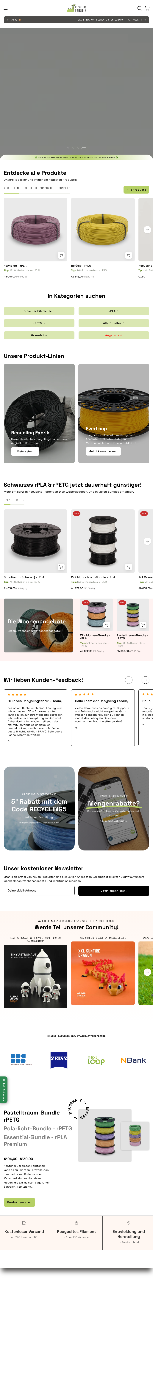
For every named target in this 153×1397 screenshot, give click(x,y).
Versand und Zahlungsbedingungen (27, 1361)
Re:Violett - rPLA (15, 265)
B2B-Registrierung (92, 1314)
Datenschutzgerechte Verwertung (103, 1298)
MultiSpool (87, 1344)
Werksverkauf (89, 1303)
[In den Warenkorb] (61, 255)
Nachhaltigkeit (90, 1339)
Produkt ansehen (19, 1202)
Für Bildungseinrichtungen (21, 1303)
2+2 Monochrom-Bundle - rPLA (93, 577)
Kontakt (85, 1309)
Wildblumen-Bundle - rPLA (95, 637)
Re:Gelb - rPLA (81, 265)
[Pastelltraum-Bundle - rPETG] (105, 1135)
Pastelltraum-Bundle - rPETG (132, 637)
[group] (76, 19)
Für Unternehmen (15, 1298)
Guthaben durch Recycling (21, 1292)
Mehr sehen (25, 451)
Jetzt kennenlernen (103, 451)
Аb (16, 277)
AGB (6, 1333)
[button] (139, 8)
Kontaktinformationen (18, 1339)
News (84, 1350)
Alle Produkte (136, 189)
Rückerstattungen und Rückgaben (26, 1350)
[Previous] (8, 19)
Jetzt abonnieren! (114, 890)
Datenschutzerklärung (18, 1344)
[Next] (144, 19)
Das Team (86, 1333)
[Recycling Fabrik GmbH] (76, 8)
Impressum (11, 1367)
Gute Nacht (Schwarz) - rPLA (24, 577)
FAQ (82, 1292)
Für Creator (11, 1309)
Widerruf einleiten (16, 1355)
